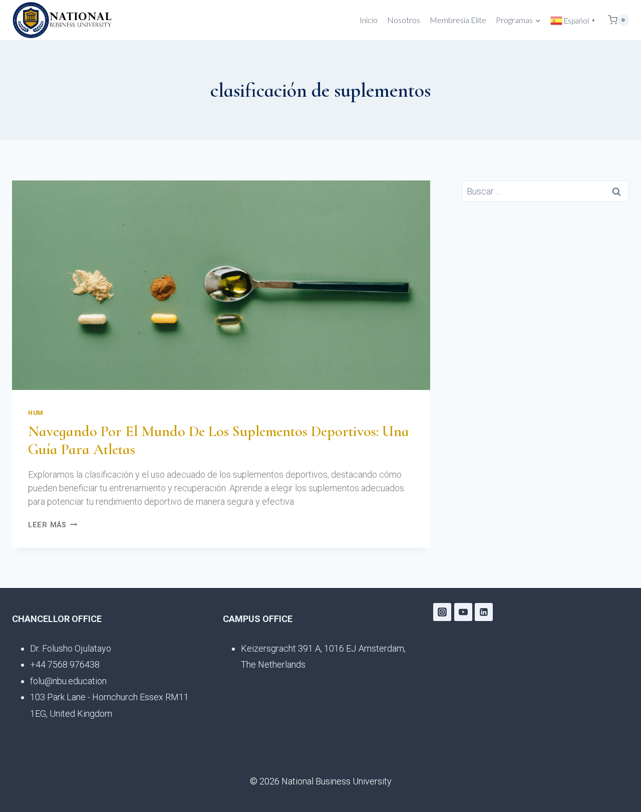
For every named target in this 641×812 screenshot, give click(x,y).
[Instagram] (442, 612)
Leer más (52, 525)
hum (36, 413)
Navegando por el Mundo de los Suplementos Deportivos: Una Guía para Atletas (218, 440)
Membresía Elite (458, 20)
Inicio (369, 20)
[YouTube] (463, 612)
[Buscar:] (545, 191)
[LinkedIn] (484, 612)
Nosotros (403, 20)
